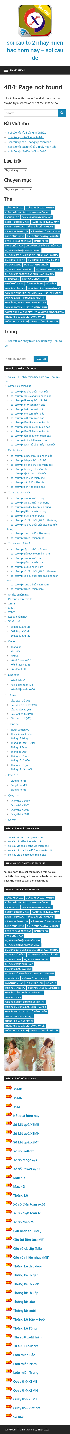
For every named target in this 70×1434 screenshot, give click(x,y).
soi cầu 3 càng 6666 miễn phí (44, 288)
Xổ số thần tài (18, 680)
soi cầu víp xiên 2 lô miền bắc (28, 477)
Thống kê (16, 647)
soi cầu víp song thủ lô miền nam (30, 584)
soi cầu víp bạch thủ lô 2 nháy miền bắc (32, 146)
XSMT (11, 612)
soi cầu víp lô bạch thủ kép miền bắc (31, 455)
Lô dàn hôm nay (14, 283)
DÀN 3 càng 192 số (14, 236)
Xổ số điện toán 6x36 (29, 1204)
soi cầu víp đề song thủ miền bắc (29, 400)
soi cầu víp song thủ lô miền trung (30, 533)
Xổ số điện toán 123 (22, 684)
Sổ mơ (12, 819)
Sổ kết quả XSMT (20, 626)
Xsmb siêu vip (16, 450)
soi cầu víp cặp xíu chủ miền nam (29, 549)
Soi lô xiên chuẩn (37, 307)
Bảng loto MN (19, 785)
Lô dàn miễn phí (34, 283)
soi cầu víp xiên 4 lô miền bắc (28, 486)
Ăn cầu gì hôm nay (18, 594)
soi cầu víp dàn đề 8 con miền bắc (30, 431)
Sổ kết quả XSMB (20, 635)
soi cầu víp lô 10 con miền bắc (28, 404)
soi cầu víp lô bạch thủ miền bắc (29, 460)
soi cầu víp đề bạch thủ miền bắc (29, 440)
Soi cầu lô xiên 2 (14, 307)
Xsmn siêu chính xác (19, 543)
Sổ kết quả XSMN (21, 631)
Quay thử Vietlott (20, 800)
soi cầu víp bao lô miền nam (27, 558)
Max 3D (15, 655)
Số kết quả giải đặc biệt (18, 312)
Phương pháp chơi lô (20, 599)
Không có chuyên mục (34, 279)
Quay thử (13, 795)
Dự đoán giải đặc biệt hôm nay (43, 245)
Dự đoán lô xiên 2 (15, 260)
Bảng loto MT (18, 780)
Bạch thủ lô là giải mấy (45, 222)
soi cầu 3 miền (54, 293)
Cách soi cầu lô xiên (16, 231)
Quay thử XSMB (20, 814)
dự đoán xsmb (13, 264)
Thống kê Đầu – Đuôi (23, 742)
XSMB (11, 603)
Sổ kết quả (14, 621)
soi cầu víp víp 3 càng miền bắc (27, 132)
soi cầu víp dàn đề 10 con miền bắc (31, 435)
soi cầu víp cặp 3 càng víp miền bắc (29, 142)
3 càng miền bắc (14, 207)
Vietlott (12, 641)
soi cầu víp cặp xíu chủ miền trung (30, 502)
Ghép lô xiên (12, 279)
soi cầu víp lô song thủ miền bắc (29, 469)
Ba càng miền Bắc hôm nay (37, 217)
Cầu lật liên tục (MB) (22, 713)
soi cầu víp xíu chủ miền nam (27, 588)
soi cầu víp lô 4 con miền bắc (27, 409)
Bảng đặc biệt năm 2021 (40, 226)
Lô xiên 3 (51, 283)
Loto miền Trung (25, 1372)
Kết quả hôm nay (17, 616)
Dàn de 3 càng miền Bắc (18, 241)
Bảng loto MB (18, 789)
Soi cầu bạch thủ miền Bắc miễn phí (25, 298)
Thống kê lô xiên (20, 760)
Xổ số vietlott (23, 1151)
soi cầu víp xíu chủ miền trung (28, 538)
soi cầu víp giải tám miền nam (28, 562)
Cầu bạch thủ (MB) (21, 700)
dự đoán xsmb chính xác (19, 269)
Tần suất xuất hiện (21, 734)
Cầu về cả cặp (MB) (21, 709)
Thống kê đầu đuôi (21, 769)
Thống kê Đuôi (19, 747)
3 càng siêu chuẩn (15, 212)
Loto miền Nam (25, 1364)
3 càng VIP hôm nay (39, 212)
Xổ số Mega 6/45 (20, 664)
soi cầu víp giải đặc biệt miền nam (30, 553)
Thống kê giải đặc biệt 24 (50, 312)
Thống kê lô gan (20, 765)
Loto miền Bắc (24, 1355)
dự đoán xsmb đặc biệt (49, 269)
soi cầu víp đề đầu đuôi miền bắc (28, 151)
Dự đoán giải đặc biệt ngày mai (22, 250)
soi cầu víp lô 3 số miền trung (27, 515)
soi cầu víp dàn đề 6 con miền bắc (30, 426)
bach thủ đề (12, 217)
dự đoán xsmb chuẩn (36, 264)
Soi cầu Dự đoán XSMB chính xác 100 (25, 302)
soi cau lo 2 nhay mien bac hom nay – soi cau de (35, 50)
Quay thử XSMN (20, 809)
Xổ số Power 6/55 (21, 660)
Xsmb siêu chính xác (19, 385)
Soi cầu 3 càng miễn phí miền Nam (23, 293)
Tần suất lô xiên (49, 321)
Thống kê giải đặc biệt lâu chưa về (25, 317)
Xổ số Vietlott (18, 669)
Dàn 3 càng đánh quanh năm (43, 236)
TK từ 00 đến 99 (20, 729)
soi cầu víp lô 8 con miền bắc (27, 418)
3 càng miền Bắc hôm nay (40, 207)
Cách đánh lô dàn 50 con (45, 231)
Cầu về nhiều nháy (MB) (24, 705)
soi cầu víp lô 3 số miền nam (27, 566)
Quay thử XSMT (20, 805)
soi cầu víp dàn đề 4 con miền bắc (30, 422)
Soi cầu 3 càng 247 (15, 288)
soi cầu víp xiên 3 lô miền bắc (26, 137)
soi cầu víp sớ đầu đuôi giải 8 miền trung (34, 520)
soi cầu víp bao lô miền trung (27, 498)
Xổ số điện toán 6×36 (23, 689)
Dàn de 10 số (41, 241)
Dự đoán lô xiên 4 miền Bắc (43, 260)
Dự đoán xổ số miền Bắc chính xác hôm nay (29, 274)
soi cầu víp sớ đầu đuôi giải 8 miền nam (33, 571)
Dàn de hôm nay (14, 245)
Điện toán (14, 674)
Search (41, 358)
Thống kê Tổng (19, 738)
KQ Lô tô (13, 775)
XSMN (11, 608)
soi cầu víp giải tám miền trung (28, 511)
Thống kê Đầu (19, 751)
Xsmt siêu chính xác (19, 492)
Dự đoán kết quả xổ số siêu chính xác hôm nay (31, 255)
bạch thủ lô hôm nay (17, 222)
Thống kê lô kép (20, 756)
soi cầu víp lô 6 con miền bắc (27, 413)
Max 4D (15, 651)
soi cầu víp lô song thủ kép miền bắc (31, 464)
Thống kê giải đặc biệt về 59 (21, 321)
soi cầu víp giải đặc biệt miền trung (31, 507)
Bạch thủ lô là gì (14, 226)
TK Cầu (12, 694)
